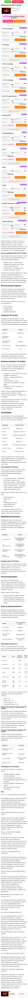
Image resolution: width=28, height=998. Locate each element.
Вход (7, 1)
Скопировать (21, 125)
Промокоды (20, 40)
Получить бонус (19, 21)
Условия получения (14, 59)
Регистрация (18, 1)
